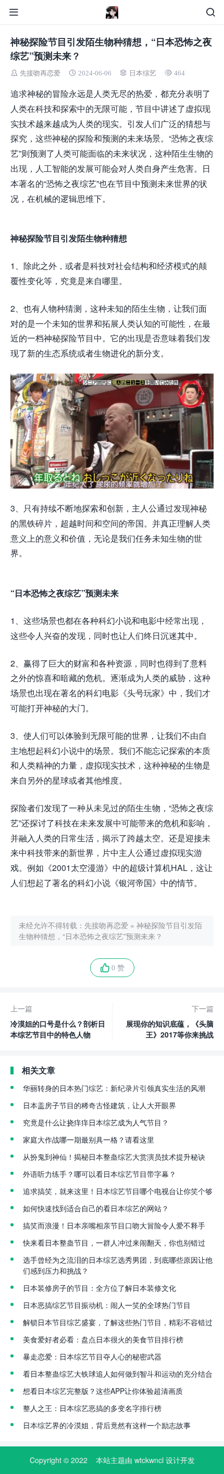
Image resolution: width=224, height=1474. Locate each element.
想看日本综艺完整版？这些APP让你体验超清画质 (103, 1391)
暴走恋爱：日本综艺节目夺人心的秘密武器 (92, 1356)
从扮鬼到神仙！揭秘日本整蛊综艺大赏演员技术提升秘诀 (114, 1156)
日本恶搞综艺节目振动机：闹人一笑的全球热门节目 (107, 1305)
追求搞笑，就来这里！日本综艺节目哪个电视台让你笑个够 (118, 1191)
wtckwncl (149, 1460)
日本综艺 (142, 73)
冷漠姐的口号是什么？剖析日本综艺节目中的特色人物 (57, 1021)
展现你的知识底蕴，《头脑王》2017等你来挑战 (170, 1021)
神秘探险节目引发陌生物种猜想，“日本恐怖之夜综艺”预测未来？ (110, 930)
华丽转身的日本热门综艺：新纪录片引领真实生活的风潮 (114, 1088)
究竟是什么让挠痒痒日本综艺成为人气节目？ (96, 1122)
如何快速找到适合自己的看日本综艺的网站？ (96, 1208)
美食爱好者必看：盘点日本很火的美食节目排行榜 (103, 1339)
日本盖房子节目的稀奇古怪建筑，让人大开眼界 (99, 1105)
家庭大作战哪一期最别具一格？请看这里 (88, 1139)
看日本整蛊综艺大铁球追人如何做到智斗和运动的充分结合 (118, 1373)
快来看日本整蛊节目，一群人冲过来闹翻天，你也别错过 (114, 1242)
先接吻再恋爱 (40, 73)
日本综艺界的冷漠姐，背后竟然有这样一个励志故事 (107, 1425)
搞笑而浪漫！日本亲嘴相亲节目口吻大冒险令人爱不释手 (114, 1225)
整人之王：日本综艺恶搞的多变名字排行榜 (92, 1408)
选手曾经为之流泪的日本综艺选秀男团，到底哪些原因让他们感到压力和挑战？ (118, 1265)
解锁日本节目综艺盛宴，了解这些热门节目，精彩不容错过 (118, 1322)
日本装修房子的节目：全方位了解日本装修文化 (99, 1288)
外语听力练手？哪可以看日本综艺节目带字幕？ (99, 1174)
